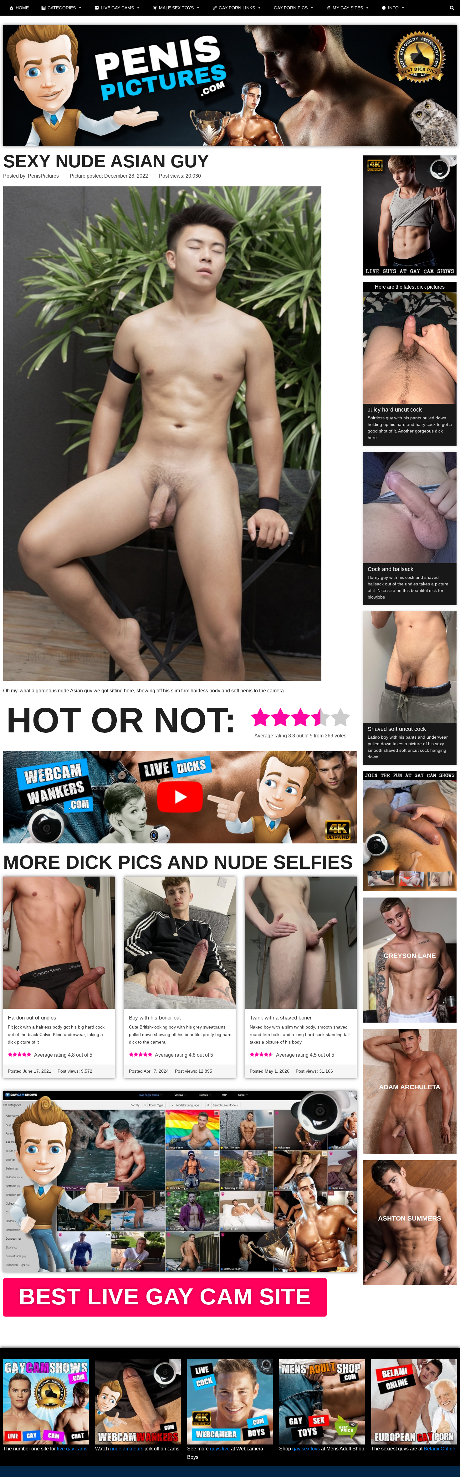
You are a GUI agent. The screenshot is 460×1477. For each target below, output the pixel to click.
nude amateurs (126, 1448)
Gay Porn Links (237, 7)
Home (22, 7)
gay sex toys (306, 1448)
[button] (452, 8)
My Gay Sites (348, 7)
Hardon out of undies (32, 1018)
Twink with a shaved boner (281, 1018)
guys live (220, 1448)
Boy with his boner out (155, 1018)
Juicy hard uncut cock (395, 410)
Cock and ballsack (390, 569)
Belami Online (439, 1448)
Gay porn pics (291, 7)
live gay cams (72, 1448)
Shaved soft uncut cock (397, 729)
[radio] (260, 718)
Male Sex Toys (176, 7)
